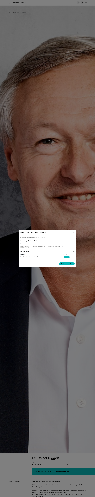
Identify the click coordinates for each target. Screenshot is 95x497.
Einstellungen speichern (67, 264)
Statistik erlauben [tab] (25, 251)
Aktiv (66, 257)
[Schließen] (74, 232)
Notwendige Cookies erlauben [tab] (29, 241)
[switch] (66, 257)
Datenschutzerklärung (24, 263)
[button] (47, 241)
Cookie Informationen (68, 259)
